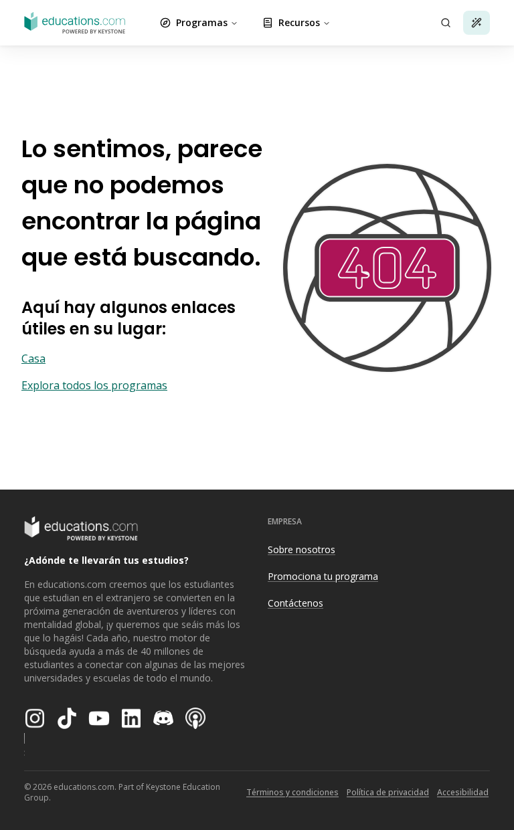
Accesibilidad (463, 792)
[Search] (446, 23)
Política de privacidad (388, 792)
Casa (33, 358)
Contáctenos (295, 603)
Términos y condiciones (292, 792)
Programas (202, 22)
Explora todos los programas (94, 385)
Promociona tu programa (323, 576)
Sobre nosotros (301, 549)
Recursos (299, 22)
